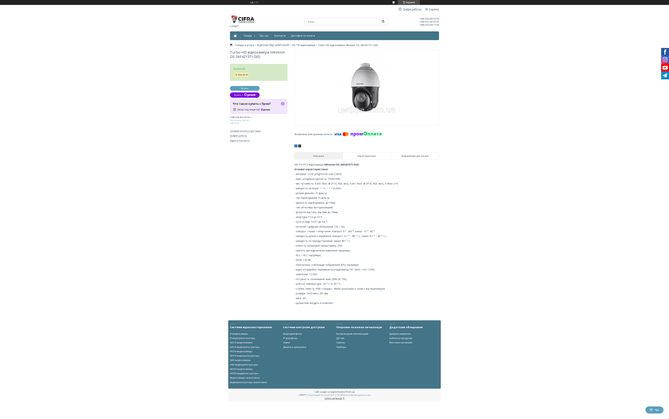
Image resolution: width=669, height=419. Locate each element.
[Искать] (383, 21)
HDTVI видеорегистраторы (245, 355)
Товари (247, 35)
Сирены (340, 342)
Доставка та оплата (303, 35)
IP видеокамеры (239, 333)
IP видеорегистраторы (242, 338)
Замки (286, 342)
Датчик (340, 338)
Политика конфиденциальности (353, 395)
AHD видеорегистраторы (244, 364)
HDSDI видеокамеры (241, 369)
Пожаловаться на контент (321, 395)
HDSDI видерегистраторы (244, 373)
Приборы (341, 347)
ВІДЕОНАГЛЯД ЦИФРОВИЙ (273, 45)
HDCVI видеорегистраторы (245, 347)
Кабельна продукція (400, 338)
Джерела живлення (400, 333)
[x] (299, 146)
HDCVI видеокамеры (241, 342)
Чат (657, 410)
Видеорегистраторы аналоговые (248, 382)
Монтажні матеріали (400, 342)
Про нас (264, 35)
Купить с (238, 95)
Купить (244, 88)
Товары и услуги (244, 45)
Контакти (280, 35)
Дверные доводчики (294, 347)
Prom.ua (350, 391)
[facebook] (295, 146)
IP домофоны (290, 338)
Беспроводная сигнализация (352, 333)
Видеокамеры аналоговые (245, 377)
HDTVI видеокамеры (241, 351)
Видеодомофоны (292, 333)
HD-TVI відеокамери (303, 45)
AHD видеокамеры (240, 360)
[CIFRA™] (242, 19)
